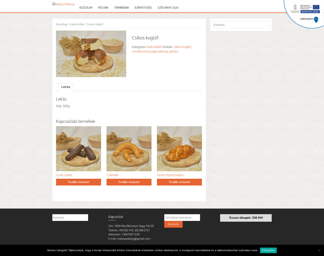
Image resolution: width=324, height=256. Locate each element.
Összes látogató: (240, 217)
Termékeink (121, 7)
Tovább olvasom (78, 182)
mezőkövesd (140, 51)
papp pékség (159, 51)
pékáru (173, 51)
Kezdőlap (86, 7)
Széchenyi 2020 (168, 7)
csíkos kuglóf (182, 47)
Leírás (65, 87)
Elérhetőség (143, 7)
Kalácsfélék (77, 24)
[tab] (66, 87)
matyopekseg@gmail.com (133, 238)
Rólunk (103, 7)
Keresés (173, 224)
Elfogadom (268, 250)
